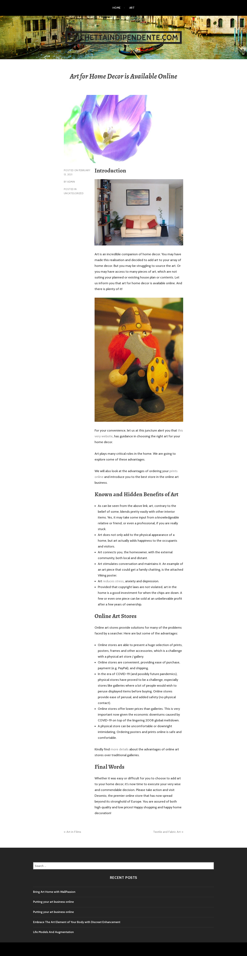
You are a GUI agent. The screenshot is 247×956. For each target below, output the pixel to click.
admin (71, 181)
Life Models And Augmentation (53, 932)
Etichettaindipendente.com (123, 37)
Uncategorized (74, 193)
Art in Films (73, 832)
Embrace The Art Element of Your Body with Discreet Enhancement (76, 922)
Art (132, 7)
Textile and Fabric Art (167, 832)
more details (119, 749)
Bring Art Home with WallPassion (54, 891)
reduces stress (113, 581)
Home (116, 7)
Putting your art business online (53, 901)
